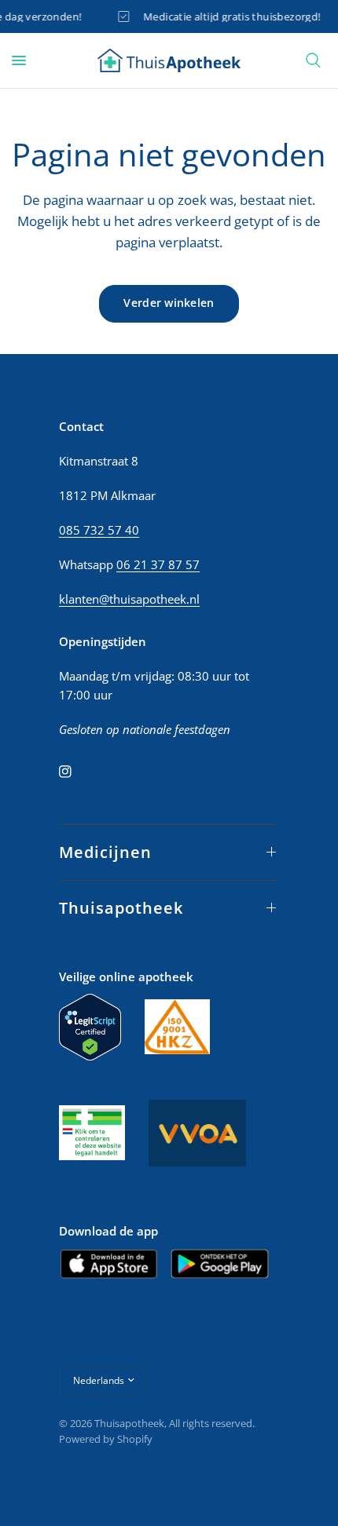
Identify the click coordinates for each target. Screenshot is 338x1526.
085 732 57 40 (99, 530)
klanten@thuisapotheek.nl (129, 599)
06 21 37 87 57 (158, 564)
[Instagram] (76, 771)
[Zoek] (313, 60)
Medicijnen (105, 852)
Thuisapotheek (121, 907)
